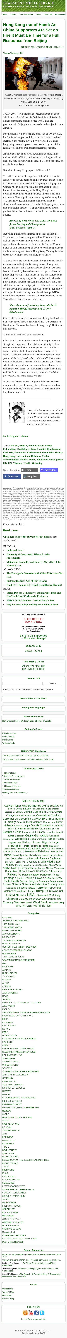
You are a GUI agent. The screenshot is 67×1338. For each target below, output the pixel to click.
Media (45, 456)
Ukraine (53, 891)
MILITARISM (7, 967)
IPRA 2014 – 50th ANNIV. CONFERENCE (19, 1239)
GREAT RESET (8, 1140)
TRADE (5, 1147)
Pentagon (10, 878)
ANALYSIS (6, 970)
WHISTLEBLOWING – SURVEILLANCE (19, 1098)
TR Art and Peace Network (13, 776)
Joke (7, 858)
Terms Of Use (8, 1292)
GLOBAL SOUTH (9, 1035)
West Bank (40, 902)
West (29, 902)
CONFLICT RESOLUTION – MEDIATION (19, 947)
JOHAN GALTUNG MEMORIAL (15, 921)
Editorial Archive (9, 733)
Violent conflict (27, 899)
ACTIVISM (6, 986)
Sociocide (11, 888)
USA (31, 895)
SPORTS (6, 1199)
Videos (38, 14)
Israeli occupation (52, 855)
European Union (12, 831)
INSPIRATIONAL (9, 1203)
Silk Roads (42, 459)
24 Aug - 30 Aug (33, 650)
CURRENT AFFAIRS (11, 1180)
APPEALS (6, 1045)
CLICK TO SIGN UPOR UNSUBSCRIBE (33, 667)
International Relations (29, 456)
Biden (44, 808)
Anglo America (31, 805)
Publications (7, 740)
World (26, 463)
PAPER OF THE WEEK (12, 931)
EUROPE (6, 1029)
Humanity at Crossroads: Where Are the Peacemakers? (28, 555)
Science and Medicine (34, 884)
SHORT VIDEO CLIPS (11, 1229)
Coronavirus (10, 818)
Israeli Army (35, 855)
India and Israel (15, 550)
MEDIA (5, 1032)
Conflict (41, 449)
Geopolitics (48, 452)
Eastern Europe (22, 825)
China (32, 449)
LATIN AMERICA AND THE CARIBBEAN (19, 1039)
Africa (18, 805)
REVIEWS (6, 1111)
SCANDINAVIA (8, 1058)
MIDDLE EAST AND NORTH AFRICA (18, 1049)
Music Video (55, 865)
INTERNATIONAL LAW (12, 1055)
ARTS (4, 1134)
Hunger (55, 842)
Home (5, 14)
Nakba (6, 868)
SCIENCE (6, 1121)
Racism (24, 881)
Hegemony (14, 842)
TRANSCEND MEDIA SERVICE (28, 3)
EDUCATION (7, 1022)
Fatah (33, 832)
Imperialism (15, 845)
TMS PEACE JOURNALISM (14, 940)
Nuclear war (40, 868)
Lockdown (21, 862)
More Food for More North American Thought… (41, 1260)
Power (32, 459)
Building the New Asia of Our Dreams (27, 581)
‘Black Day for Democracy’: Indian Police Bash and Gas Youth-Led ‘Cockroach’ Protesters (34, 594)
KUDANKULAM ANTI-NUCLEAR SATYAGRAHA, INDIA (25, 1160)
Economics (20, 452)
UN (10, 463)
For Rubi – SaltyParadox (12, 1254)
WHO (19, 905)
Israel (8, 855)
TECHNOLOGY (8, 976)
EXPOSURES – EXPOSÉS (13, 1088)
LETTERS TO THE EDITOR (13, 1186)
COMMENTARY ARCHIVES (14, 1235)
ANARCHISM (8, 1153)
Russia (7, 884)
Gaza (29, 835)
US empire (41, 895)
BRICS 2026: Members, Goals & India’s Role (30, 600)
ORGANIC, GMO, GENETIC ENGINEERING (20, 1108)
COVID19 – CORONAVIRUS (14, 1193)
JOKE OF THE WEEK (11, 1219)
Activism (13, 445)
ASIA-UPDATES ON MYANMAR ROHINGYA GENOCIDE (26, 1012)
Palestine (14, 874)
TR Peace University (11, 779)
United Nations (16, 895)
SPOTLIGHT (7, 1042)
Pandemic (46, 874)
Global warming (38, 839)
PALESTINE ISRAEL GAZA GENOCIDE (18, 1052)
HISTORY (6, 1091)
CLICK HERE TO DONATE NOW (33, 620)
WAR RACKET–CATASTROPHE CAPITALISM (21, 1003)
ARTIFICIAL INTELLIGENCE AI (15, 1075)
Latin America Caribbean (47, 858)
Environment (34, 452)
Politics (24, 459)
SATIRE (5, 1114)
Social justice (56, 459)
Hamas (51, 838)
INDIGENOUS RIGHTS (12, 1101)
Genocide (41, 835)
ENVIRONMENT (9, 1081)
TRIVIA (5, 1167)
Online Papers (8, 736)
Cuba (19, 822)
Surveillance (20, 891)
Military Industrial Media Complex (31, 865)
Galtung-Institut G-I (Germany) (15, 793)
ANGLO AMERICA (10, 993)
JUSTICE (6, 999)
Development (54, 449)
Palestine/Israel (30, 874)
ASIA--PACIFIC (38, 46)
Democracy (49, 822)
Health (60, 839)
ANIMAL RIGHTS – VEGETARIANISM (18, 1189)
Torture (31, 891)
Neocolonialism (11, 459)
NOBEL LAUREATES (11, 944)
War (38, 899)
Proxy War (57, 878)
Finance (41, 832)
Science (16, 884)
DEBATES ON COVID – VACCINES (17, 1117)
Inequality (54, 846)
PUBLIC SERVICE (10, 1163)
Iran (61, 851)
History (59, 452)
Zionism (46, 905)
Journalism (17, 858)
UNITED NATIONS (10, 1065)
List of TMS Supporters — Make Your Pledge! (33, 637)
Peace (56, 874)
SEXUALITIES (8, 1183)
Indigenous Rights (39, 845)
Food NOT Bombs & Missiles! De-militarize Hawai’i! (34, 585)
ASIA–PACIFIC (8, 1006)
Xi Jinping (36, 463)
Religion (33, 881)
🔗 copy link (30, 476)
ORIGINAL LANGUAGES (12, 1222)
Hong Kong (9, 456)
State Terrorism (38, 887)
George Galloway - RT (13, 52)
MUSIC (5, 1173)
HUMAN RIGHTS (9, 973)
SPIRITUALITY (8, 1209)
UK (5, 463)
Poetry (20, 878)
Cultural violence (32, 822)
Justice (28, 858)
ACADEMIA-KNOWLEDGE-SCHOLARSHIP (20, 1071)
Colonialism (43, 815)
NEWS (5, 996)
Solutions (22, 887)
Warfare (19, 902)
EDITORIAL (7, 917)
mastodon (50, 470)
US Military (53, 895)
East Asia (8, 452)
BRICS (49, 46)
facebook (13, 476)
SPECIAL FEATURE (10, 1124)
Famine (26, 832)
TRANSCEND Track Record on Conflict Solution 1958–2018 (27, 760)
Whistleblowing (56, 902)
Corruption (25, 818)
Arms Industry (23, 808)
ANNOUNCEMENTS (11, 934)
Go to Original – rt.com (15, 436)
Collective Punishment (25, 815)
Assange (36, 809)
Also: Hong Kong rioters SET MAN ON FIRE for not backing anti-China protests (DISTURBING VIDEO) (33, 224)
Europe (55, 829)
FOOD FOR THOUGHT (12, 1206)
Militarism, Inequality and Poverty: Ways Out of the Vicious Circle (34, 563)
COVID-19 (38, 818)
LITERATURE (8, 1170)
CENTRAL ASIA (9, 1026)
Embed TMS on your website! (33, 1319)
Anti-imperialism (50, 806)
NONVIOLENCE (9, 953)
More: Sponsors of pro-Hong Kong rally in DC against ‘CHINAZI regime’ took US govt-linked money (33, 308)
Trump (40, 891)
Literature (10, 862)
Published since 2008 (33, 1333)
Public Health (11, 881)
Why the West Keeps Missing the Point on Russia (32, 604)
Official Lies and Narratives (33, 871)
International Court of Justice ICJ (33, 848)
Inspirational (10, 848)
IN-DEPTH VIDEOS (10, 1226)
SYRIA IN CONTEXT (10, 1062)
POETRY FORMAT (10, 1212)
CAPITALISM (7, 1078)
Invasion (54, 851)
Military (10, 864)
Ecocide (35, 825)
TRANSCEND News (10, 924)
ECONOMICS (8, 1144)
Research (44, 881)
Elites (10, 828)
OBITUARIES (8, 1216)
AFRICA (5, 983)
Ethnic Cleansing (41, 828)
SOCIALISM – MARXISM (12, 1085)
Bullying (28, 812)
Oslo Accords (54, 871)
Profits (48, 878)
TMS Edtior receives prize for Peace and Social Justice (25, 756)
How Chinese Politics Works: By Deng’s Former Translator (26, 721)
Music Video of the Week (12, 1242)
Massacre (31, 861)
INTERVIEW (7, 1137)
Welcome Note (8, 743)
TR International (9, 773)
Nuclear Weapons (55, 868)
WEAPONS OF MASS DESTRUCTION (18, 960)
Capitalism (22, 449)
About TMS (48, 14)
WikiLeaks (27, 906)
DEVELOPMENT (9, 1150)
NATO (15, 868)
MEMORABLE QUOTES (12, 990)
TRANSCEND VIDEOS (12, 927)
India (26, 846)
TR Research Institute (11, 786)
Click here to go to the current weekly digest (26, 536)
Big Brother (53, 808)
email (28, 470)
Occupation (11, 871)
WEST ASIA (7, 1068)
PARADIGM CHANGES (12, 1104)
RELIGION (6, 1127)
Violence (17, 463)
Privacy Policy (8, 1299)
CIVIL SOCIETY (9, 1176)
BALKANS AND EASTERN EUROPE (17, 1016)
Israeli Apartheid (21, 855)
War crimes (49, 898)
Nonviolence (27, 868)
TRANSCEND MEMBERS (13, 957)
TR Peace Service (10, 783)
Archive (13, 14)
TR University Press (10, 789)
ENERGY (6, 1009)
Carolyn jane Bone (10, 1260)
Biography (10, 812)
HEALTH (6, 1094)
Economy (58, 825)
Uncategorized (8, 1232)
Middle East (54, 861)
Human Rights (41, 842)
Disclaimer (6, 1295)
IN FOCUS (25, 46)
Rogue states (56, 881)
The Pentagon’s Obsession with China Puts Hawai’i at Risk (35, 574)
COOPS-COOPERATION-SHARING (17, 950)
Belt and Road (36, 445)
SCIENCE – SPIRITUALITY (13, 1196)
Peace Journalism (26, 14)
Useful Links (7, 1289)
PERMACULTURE (10, 1157)
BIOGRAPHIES (8, 937)
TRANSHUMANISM (10, 1130)
